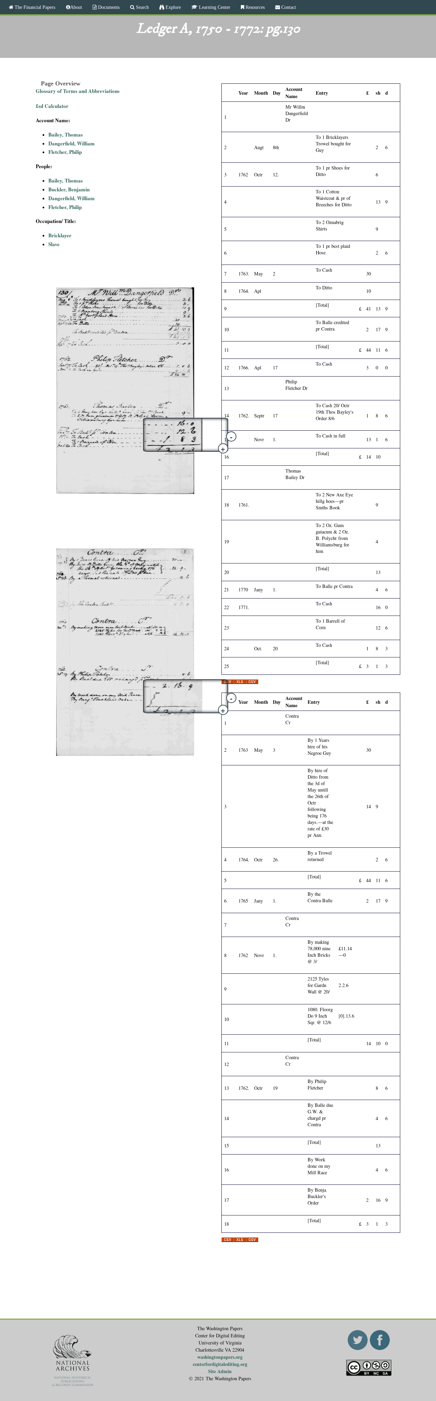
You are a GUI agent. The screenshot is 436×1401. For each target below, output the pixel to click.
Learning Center (214, 7)
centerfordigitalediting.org (220, 1364)
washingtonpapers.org (220, 1356)
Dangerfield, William (71, 143)
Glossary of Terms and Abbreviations (78, 91)
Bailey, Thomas (65, 134)
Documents (108, 7)
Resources (254, 7)
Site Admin (220, 1371)
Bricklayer (60, 235)
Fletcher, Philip (65, 152)
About (76, 7)
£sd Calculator (52, 106)
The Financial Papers (34, 7)
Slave (54, 244)
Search (142, 7)
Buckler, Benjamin (69, 189)
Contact (288, 7)
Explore (172, 7)
